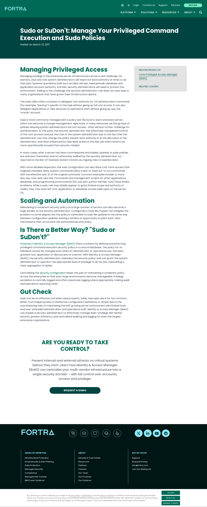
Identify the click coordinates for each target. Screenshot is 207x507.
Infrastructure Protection (37, 457)
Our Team (83, 472)
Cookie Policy (86, 495)
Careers (82, 469)
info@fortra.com (140, 465)
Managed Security (34, 469)
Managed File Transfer (36, 476)
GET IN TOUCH (139, 452)
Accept (171, 493)
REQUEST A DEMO (75, 390)
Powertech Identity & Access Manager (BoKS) (47, 243)
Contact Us (149, 5)
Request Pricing (139, 461)
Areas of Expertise (35, 452)
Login (136, 5)
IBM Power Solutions (34, 480)
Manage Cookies (170, 503)
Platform (128, 12)
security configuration (53, 273)
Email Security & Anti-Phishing (39, 461)
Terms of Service (107, 495)
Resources (170, 12)
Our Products (84, 476)
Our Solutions (84, 480)
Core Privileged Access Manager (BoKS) (158, 76)
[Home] (16, 8)
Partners (175, 5)
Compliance (31, 472)
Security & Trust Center (89, 457)
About (189, 12)
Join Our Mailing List (141, 469)
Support (163, 5)
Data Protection (32, 465)
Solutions (149, 12)
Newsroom (83, 461)
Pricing (193, 5)
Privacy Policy (74, 495)
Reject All (170, 498)
